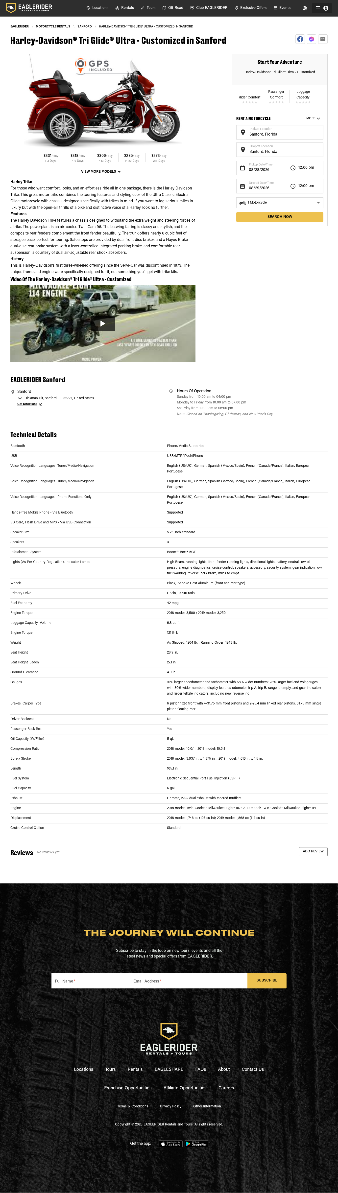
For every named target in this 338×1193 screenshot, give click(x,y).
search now (279, 217)
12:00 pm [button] (306, 168)
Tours (110, 1070)
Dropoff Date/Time (261, 183)
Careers (226, 1088)
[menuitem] (97, 8)
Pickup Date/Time (260, 164)
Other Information (207, 1106)
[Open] (320, 131)
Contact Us (253, 1070)
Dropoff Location (261, 146)
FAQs (200, 1070)
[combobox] (276, 134)
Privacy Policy (170, 1106)
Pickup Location (261, 129)
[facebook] (300, 39)
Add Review (313, 851)
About (224, 1070)
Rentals (135, 1070)
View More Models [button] (98, 172)
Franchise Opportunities (128, 1088)
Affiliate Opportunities (185, 1088)
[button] (280, 203)
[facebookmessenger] (311, 39)
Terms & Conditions (132, 1106)
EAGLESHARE (169, 1070)
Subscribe (267, 980)
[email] (323, 39)
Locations (83, 1070)
